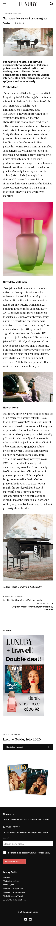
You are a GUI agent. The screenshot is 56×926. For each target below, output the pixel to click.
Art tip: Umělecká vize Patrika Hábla (22, 600)
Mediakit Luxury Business (14, 892)
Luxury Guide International (14, 900)
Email (7, 838)
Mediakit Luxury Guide (13, 888)
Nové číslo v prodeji (14, 747)
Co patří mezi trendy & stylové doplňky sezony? (32, 608)
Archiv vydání (9, 884)
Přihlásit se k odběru (14, 862)
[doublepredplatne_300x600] (23, 675)
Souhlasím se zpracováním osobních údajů (29, 852)
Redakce (6, 23)
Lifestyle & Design (12, 14)
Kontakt (6, 877)
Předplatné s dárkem (12, 881)
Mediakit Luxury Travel (13, 896)
